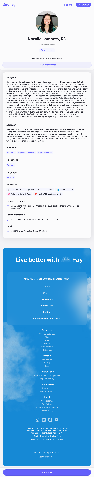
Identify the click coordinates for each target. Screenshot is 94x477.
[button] (69, 5)
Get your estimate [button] (47, 64)
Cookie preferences (47, 457)
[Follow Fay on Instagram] (37, 420)
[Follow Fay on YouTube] (56, 420)
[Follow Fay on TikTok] (50, 420)
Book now (47, 472)
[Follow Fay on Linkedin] (44, 420)
